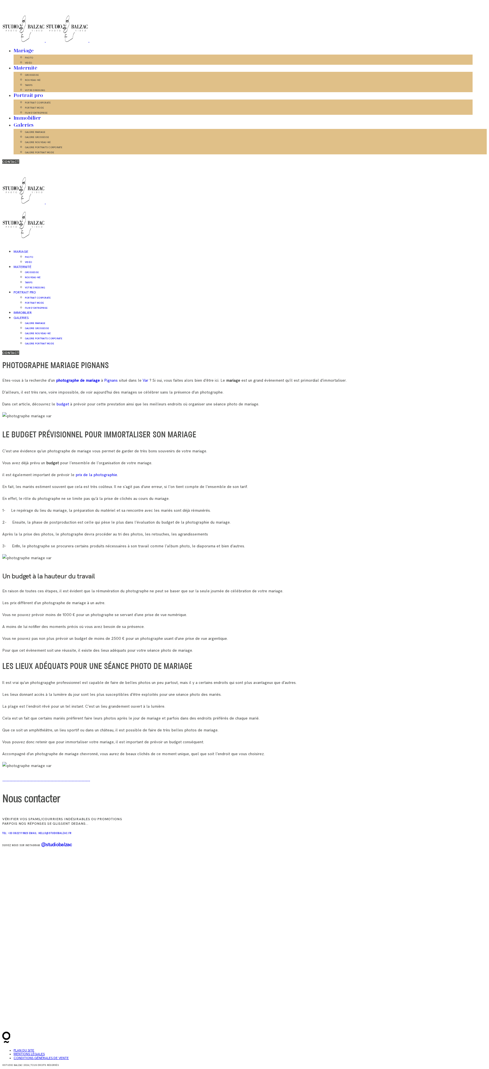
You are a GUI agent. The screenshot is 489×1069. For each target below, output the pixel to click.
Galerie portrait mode (39, 152)
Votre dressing (35, 90)
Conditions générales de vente (41, 1058)
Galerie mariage (35, 132)
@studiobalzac (56, 844)
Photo (29, 57)
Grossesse (32, 75)
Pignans (111, 380)
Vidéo (28, 62)
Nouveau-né (32, 80)
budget (62, 404)
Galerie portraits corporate (43, 147)
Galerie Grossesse (37, 137)
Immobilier (27, 118)
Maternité (25, 68)
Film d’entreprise (36, 112)
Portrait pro (28, 95)
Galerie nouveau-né (38, 142)
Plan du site (24, 1050)
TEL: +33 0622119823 (15, 833)
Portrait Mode (34, 107)
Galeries (24, 125)
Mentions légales (29, 1054)
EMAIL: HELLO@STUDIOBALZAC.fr (50, 833)
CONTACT (10, 161)
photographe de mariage (78, 380)
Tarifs (29, 85)
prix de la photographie (96, 474)
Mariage (23, 50)
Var (144, 380)
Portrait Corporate (38, 102)
